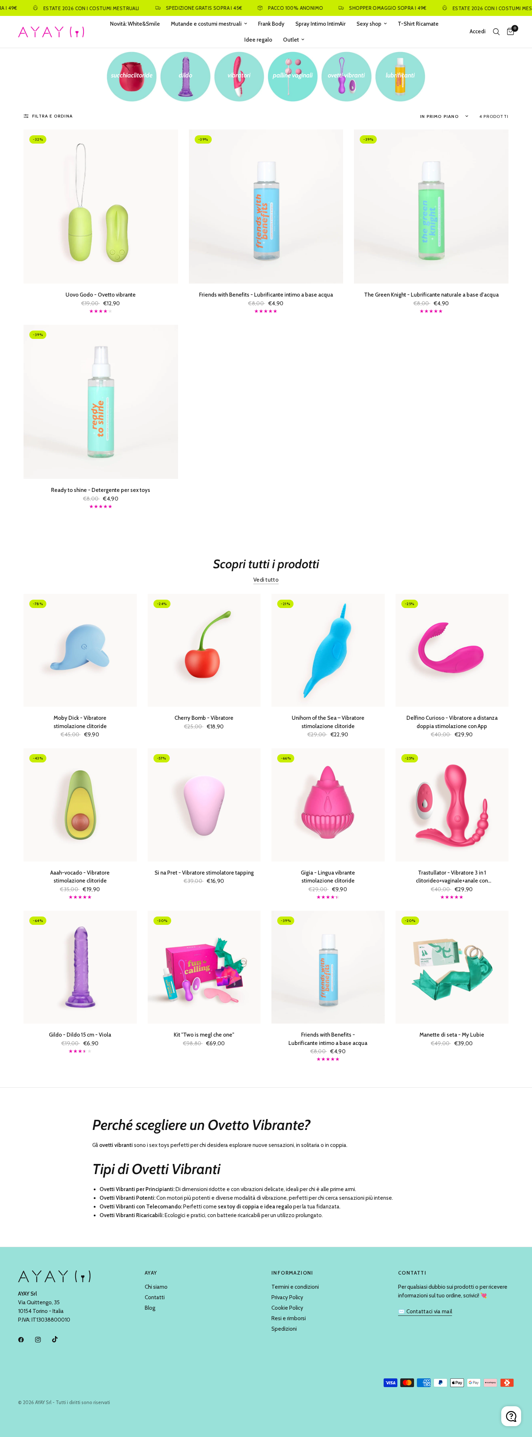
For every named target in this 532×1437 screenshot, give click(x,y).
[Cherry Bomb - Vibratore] (204, 650)
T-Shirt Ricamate (418, 24)
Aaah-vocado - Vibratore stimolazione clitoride (80, 877)
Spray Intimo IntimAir (320, 24)
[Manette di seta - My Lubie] (452, 967)
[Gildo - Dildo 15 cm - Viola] (80, 967)
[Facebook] (26, 1340)
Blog (150, 1308)
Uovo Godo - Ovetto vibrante (101, 295)
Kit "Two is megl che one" (204, 1035)
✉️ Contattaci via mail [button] (425, 1312)
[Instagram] (43, 1340)
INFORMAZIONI (292, 1272)
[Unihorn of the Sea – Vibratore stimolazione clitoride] (328, 650)
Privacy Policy (287, 1297)
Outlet (291, 40)
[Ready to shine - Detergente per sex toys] (101, 402)
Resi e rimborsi (288, 1318)
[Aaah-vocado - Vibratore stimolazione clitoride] (80, 805)
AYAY (151, 1272)
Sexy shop (368, 24)
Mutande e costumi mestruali (206, 24)
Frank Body (271, 24)
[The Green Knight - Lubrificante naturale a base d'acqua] (431, 206)
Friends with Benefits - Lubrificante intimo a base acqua (266, 295)
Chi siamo (156, 1287)
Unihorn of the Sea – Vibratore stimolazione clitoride (328, 722)
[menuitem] (135, 24)
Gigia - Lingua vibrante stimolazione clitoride (328, 877)
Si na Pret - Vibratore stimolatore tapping (204, 873)
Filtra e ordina (52, 116)
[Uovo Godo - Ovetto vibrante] (101, 206)
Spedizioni (284, 1329)
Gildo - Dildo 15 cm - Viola (80, 1035)
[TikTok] (60, 1339)
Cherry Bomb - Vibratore (203, 718)
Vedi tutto (266, 580)
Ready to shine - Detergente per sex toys (100, 490)
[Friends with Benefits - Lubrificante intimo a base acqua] (266, 206)
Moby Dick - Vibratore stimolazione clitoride (80, 722)
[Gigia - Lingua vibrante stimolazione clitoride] (328, 805)
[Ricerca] (496, 32)
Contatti (155, 1297)
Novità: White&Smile (135, 24)
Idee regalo (258, 40)
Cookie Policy (287, 1308)
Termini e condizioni (295, 1287)
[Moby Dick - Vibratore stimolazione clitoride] (80, 650)
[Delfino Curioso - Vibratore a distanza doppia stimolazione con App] (452, 650)
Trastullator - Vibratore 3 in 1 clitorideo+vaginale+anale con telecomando (452, 877)
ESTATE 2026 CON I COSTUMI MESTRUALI (64, 8)
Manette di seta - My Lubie (451, 1035)
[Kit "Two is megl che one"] (204, 967)
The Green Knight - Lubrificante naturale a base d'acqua (431, 295)
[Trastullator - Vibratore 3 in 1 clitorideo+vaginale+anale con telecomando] (452, 805)
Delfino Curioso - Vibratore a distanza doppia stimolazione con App (452, 722)
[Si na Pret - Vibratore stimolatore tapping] (204, 805)
